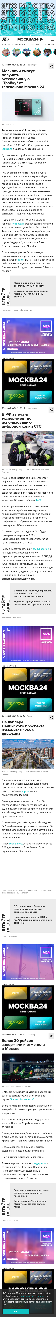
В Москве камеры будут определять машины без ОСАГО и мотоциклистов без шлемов (33, 593)
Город (29, 716)
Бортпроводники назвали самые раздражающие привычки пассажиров (31, 1193)
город (16, 310)
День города (26, 310)
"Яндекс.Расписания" (22, 1099)
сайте (21, 260)
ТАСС (38, 500)
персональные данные (32, 1296)
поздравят (18, 224)
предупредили (41, 549)
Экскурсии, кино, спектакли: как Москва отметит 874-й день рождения (31, 294)
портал (26, 791)
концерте (7, 149)
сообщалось (16, 843)
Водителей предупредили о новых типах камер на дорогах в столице (32, 603)
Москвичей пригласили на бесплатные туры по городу (29, 284)
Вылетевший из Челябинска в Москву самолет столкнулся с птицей (30, 1204)
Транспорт (31, 64)
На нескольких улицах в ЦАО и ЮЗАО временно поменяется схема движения (33, 920)
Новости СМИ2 (9, 358)
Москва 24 (28, 39)
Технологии (32, 408)
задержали (40, 1163)
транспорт (6, 310)
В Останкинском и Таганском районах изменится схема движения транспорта (29, 909)
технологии (18, 618)
